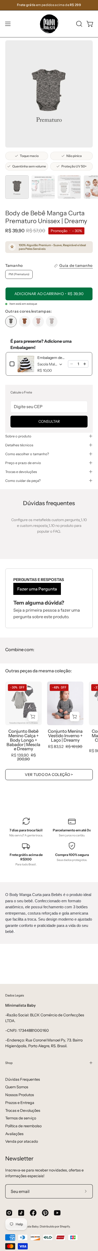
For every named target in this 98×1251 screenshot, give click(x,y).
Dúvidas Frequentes (22, 1079)
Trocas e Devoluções (22, 1110)
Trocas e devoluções (21, 472)
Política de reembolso (23, 1126)
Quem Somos (16, 1087)
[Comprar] (33, 716)
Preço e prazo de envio (23, 463)
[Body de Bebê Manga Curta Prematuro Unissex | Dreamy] (17, 187)
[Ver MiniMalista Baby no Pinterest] (45, 1213)
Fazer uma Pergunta (37, 588)
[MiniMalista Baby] (49, 23)
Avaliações (14, 1133)
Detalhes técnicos (19, 445)
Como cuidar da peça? (23, 480)
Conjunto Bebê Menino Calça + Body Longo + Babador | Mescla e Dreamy (23, 740)
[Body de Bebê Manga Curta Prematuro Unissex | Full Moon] (24, 321)
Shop (9, 1063)
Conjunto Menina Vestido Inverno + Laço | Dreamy (65, 735)
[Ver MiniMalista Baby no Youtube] (57, 1213)
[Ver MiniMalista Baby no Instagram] (9, 1213)
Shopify (65, 1226)
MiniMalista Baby (27, 1226)
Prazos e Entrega (19, 1102)
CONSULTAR (49, 421)
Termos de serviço (20, 1118)
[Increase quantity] (84, 364)
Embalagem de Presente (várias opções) (51, 357)
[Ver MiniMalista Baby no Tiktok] (21, 1213)
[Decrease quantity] (71, 364)
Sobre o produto (18, 436)
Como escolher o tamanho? (27, 454)
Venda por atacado (21, 1141)
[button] (78, 23)
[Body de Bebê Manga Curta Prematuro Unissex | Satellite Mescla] (51, 321)
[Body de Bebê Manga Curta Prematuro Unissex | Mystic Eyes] (38, 321)
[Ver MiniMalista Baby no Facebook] (33, 1213)
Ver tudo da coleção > (49, 774)
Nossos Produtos (19, 1094)
